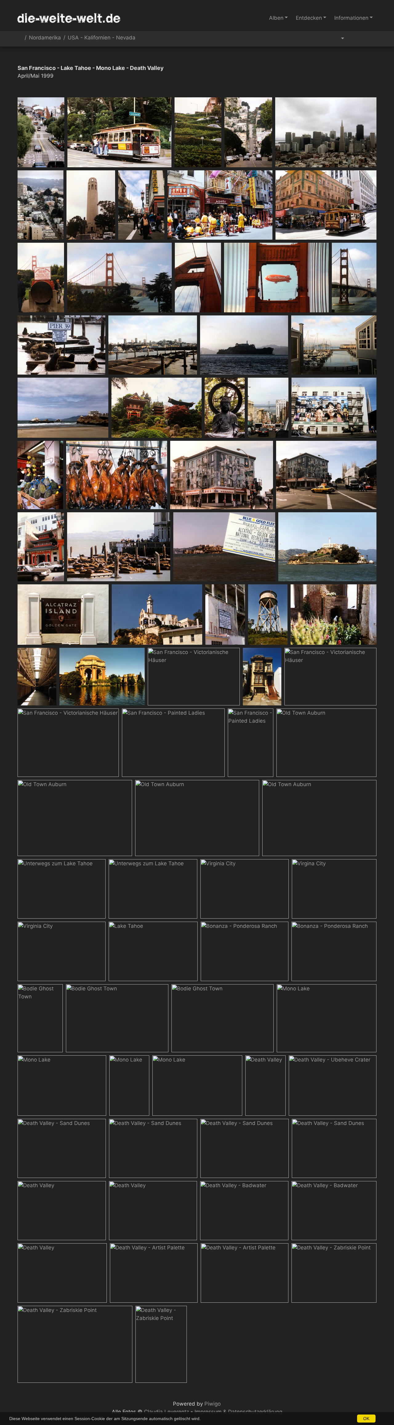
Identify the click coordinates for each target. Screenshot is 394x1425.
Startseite (19, 39)
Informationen (351, 18)
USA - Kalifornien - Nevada (101, 38)
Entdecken (309, 18)
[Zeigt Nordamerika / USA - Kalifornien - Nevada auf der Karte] (369, 39)
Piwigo (212, 1404)
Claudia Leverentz (166, 1412)
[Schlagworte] (339, 39)
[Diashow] (355, 39)
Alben (276, 18)
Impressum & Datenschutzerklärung (238, 1412)
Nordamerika (45, 38)
